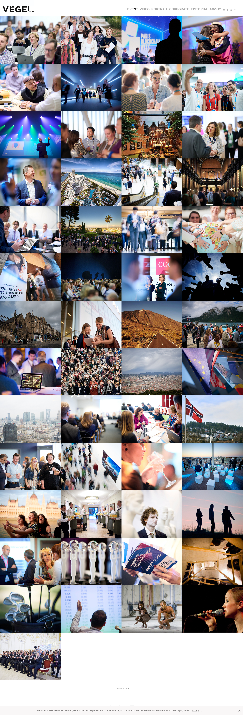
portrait (159, 9)
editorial (199, 9)
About (215, 9)
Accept (195, 710)
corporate (179, 9)
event (132, 9)
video (145, 9)
